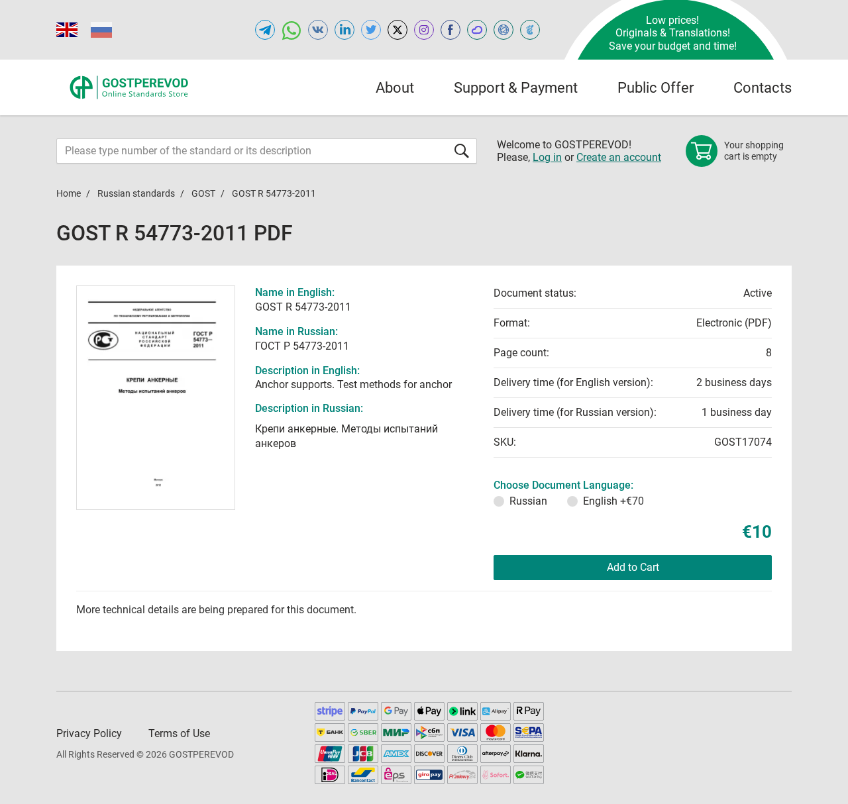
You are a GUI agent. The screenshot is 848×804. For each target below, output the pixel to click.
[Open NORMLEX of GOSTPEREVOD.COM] (503, 30)
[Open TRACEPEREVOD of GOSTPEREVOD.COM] (530, 30)
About (395, 87)
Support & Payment (516, 87)
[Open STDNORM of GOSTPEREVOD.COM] (477, 30)
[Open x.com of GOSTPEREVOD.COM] (397, 30)
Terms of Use (179, 733)
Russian (528, 501)
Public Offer (655, 87)
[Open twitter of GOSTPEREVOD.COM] (371, 30)
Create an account (618, 157)
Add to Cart (633, 567)
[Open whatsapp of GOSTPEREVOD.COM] (291, 30)
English (613, 501)
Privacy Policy (89, 733)
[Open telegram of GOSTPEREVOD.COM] (265, 30)
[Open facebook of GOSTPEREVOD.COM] (450, 30)
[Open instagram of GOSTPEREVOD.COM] (424, 30)
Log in (547, 157)
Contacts (762, 87)
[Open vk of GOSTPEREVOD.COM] (318, 30)
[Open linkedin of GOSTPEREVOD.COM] (344, 30)
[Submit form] (461, 150)
